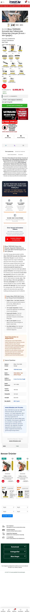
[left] (1, 470)
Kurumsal (15, 547)
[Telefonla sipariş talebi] (15, 145)
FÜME (17, 446)
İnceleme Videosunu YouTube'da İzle (16, 239)
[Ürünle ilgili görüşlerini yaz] (6, 145)
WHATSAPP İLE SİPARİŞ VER (15, 105)
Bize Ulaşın (15, 556)
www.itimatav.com (15, 441)
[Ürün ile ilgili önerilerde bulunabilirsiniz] (23, 145)
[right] (28, 470)
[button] (4, 16)
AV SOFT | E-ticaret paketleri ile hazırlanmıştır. (15, 572)
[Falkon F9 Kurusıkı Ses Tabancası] (8, 465)
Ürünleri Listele (7, 516)
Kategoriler (15, 552)
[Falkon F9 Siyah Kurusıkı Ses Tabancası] (23, 465)
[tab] (9, 151)
